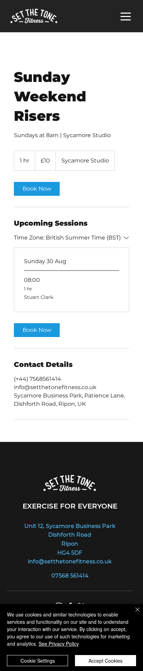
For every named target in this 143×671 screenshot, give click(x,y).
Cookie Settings (37, 660)
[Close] (133, 613)
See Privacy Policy (59, 643)
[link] (37, 189)
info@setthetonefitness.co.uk (70, 561)
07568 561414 (70, 575)
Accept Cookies (106, 660)
